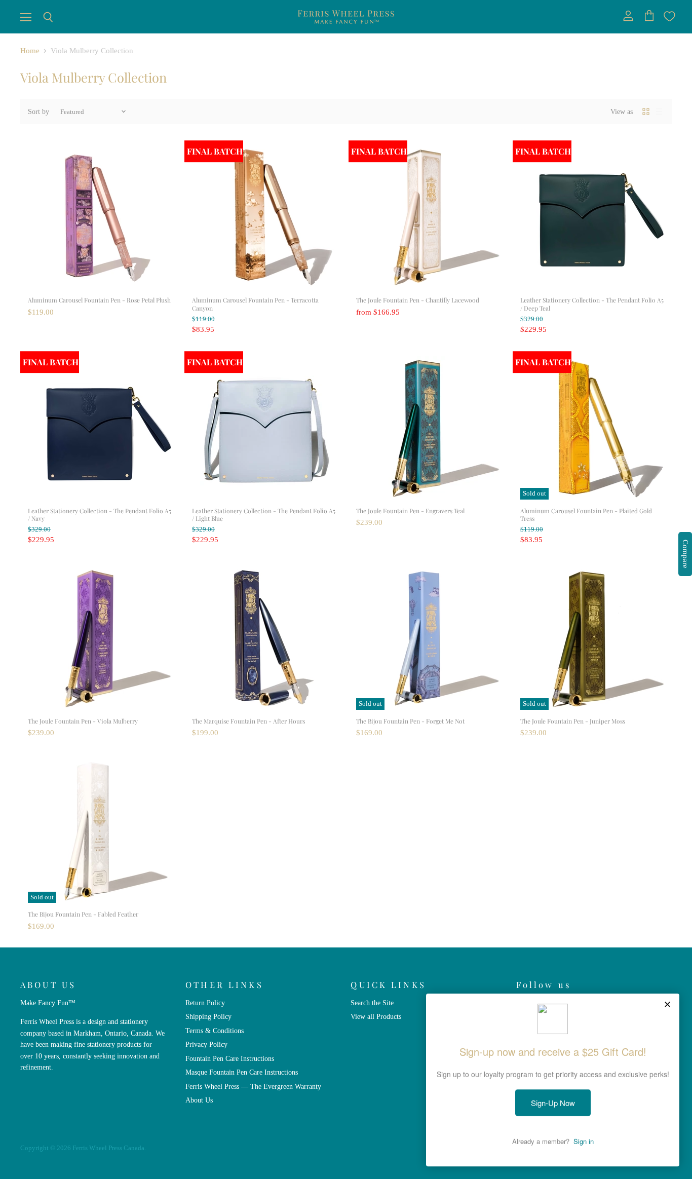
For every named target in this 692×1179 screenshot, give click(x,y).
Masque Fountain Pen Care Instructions (241, 1072)
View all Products (376, 1016)
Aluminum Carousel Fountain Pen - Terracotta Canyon (255, 304)
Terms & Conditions (214, 1030)
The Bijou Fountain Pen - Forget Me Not (410, 721)
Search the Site (372, 1003)
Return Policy (205, 1003)
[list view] (659, 111)
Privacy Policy (206, 1044)
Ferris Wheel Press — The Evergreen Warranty (253, 1086)
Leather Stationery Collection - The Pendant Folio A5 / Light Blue (263, 515)
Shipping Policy (208, 1016)
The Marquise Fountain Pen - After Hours (248, 721)
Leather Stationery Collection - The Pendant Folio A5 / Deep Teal (592, 304)
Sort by (38, 111)
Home (30, 51)
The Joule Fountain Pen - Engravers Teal (410, 511)
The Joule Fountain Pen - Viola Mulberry (83, 721)
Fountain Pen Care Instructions (229, 1058)
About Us (199, 1100)
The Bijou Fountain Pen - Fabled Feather (83, 914)
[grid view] (646, 111)
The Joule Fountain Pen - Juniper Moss (572, 721)
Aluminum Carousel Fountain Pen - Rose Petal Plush (99, 300)
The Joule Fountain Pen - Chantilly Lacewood (417, 300)
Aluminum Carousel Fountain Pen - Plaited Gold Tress (586, 515)
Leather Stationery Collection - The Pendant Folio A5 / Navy (99, 515)
